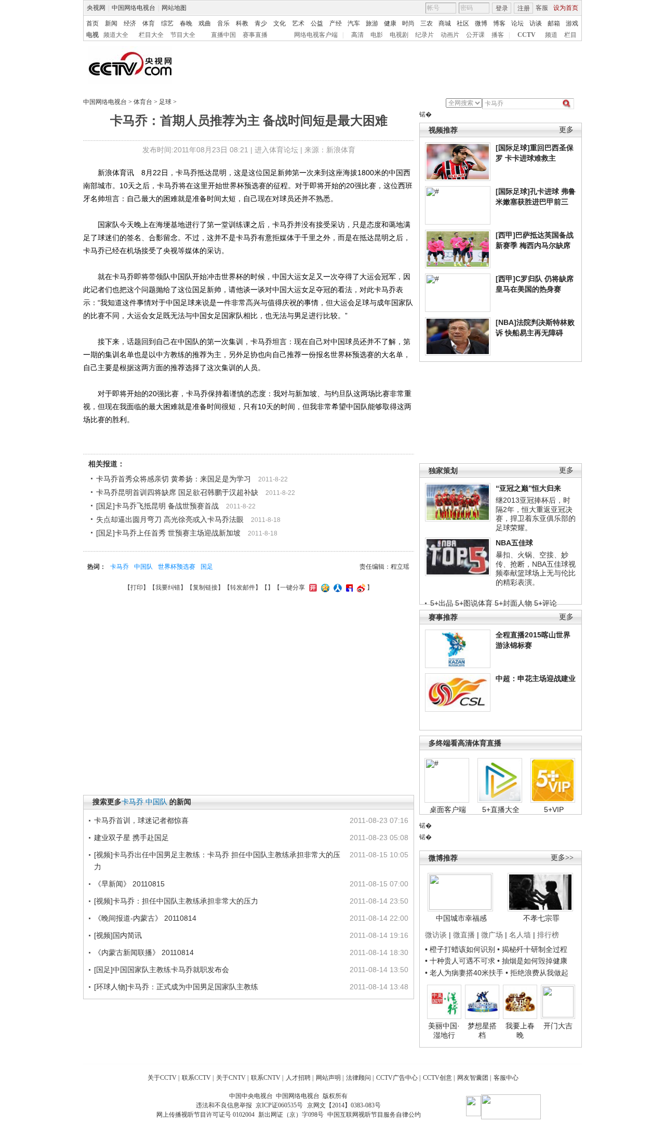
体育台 (143, 102)
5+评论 (545, 603)
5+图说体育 (474, 603)
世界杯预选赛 (176, 566)
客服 (542, 7)
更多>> (562, 857)
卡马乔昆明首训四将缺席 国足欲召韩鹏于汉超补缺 (177, 492)
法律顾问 (358, 1077)
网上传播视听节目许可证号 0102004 (205, 1114)
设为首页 (565, 7)
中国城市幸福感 (461, 918)
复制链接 (205, 587)
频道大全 (115, 34)
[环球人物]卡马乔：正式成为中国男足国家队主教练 (176, 987)
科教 (242, 23)
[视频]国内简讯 (118, 935)
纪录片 (424, 34)
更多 (566, 130)
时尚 (408, 23)
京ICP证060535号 (279, 1105)
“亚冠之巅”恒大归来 (528, 488)
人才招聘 (298, 1077)
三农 (426, 23)
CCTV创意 (437, 1077)
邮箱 (554, 23)
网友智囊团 (472, 1077)
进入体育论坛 (276, 150)
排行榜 (548, 935)
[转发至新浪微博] (359, 587)
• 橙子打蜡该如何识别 (460, 949)
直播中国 (223, 34)
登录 (502, 8)
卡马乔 (119, 566)
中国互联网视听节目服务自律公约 (374, 1114)
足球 (165, 102)
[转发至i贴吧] (348, 587)
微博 (481, 23)
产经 (335, 23)
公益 (317, 23)
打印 (136, 587)
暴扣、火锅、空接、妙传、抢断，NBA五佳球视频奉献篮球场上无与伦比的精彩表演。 (536, 568)
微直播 (464, 935)
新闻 (111, 23)
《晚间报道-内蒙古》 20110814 (145, 918)
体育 (148, 23)
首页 (92, 23)
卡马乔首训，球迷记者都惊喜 (141, 820)
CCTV (526, 34)
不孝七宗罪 (541, 918)
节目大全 (182, 34)
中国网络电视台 (133, 7)
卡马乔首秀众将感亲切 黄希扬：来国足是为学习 (173, 479)
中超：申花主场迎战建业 (536, 678)
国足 (207, 566)
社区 (463, 23)
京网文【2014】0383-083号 (344, 1105)
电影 (376, 34)
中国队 (143, 566)
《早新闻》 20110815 (129, 884)
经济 (130, 23)
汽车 (354, 23)
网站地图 (174, 7)
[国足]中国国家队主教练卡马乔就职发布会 (161, 969)
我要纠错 (167, 587)
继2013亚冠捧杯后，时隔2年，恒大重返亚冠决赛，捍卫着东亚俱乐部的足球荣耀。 (536, 514)
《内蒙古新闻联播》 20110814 (144, 952)
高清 (357, 34)
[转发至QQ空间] (323, 587)
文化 (279, 23)
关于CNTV (231, 1077)
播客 (497, 34)
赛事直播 (255, 34)
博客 (499, 23)
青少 (261, 23)
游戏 (572, 23)
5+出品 (441, 603)
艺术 (298, 23)
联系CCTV (196, 1077)
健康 (390, 23)
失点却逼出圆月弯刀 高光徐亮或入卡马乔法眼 (170, 519)
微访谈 (436, 935)
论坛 (517, 23)
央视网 (96, 7)
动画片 (450, 34)
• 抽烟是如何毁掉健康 (532, 961)
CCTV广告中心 (397, 1077)
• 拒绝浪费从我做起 (537, 973)
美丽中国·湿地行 (444, 1030)
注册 (523, 8)
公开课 (475, 34)
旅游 (372, 23)
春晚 (186, 23)
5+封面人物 (513, 603)
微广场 (492, 935)
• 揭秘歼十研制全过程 (532, 949)
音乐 (223, 23)
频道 (551, 34)
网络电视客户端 (316, 34)
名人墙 (520, 935)
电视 (92, 34)
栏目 (570, 34)
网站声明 (328, 1077)
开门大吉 (558, 1026)
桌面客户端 (448, 809)
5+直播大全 (501, 809)
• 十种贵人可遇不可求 (461, 961)
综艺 (167, 23)
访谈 (535, 23)
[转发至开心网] (312, 587)
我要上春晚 (520, 1030)
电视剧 (399, 34)
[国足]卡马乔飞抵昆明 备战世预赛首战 (157, 506)
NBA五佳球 (514, 543)
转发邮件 (242, 587)
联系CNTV (266, 1077)
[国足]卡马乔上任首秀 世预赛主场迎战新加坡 (168, 533)
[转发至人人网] (336, 587)
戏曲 (204, 23)
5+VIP (554, 809)
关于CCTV (162, 1077)
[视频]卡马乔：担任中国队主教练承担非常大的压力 (176, 901)
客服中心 (506, 1077)
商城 (444, 23)
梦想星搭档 (482, 1030)
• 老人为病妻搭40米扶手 (464, 973)
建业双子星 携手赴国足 (131, 837)
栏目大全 (151, 34)
